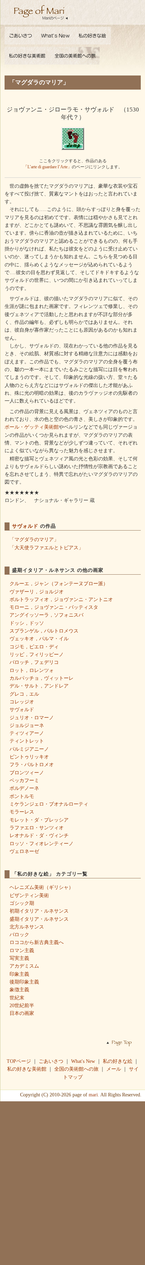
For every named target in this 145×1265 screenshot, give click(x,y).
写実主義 (19, 958)
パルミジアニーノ (29, 749)
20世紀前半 (22, 1005)
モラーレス (22, 812)
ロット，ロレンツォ (32, 670)
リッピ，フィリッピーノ (37, 654)
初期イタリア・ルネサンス (39, 911)
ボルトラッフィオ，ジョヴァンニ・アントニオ (61, 599)
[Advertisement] (72, 1182)
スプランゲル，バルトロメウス (44, 631)
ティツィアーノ (27, 733)
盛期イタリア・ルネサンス (39, 919)
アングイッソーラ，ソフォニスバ (46, 615)
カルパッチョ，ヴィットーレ (42, 678)
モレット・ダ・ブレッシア (39, 820)
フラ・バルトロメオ (32, 764)
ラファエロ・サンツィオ (37, 827)
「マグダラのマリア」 (34, 539)
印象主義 (19, 974)
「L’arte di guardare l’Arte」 (47, 167)
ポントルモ (22, 796)
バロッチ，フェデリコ (34, 662)
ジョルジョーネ (27, 725)
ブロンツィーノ (27, 772)
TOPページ (19, 1061)
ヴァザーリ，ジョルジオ (37, 591)
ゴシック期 (22, 903)
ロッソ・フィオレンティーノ (42, 843)
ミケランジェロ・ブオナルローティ (49, 804)
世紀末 (17, 997)
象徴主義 (19, 989)
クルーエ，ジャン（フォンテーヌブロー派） (59, 583)
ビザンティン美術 (29, 895)
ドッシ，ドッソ (27, 623)
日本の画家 (22, 1013)
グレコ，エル (24, 694)
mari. (94, 1094)
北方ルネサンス (27, 927)
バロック (19, 934)
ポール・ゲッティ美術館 (32, 427)
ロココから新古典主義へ (37, 942)
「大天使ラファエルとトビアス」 (46, 547)
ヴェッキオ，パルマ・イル (39, 638)
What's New (83, 1061)
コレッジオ (22, 701)
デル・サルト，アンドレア (39, 686)
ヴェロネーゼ (24, 851)
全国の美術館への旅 (76, 1069)
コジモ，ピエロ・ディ (34, 646)
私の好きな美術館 (26, 1069)
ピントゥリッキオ (29, 756)
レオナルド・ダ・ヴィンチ (39, 835)
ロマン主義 (22, 950)
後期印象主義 (24, 982)
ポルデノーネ (24, 788)
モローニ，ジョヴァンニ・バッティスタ (54, 607)
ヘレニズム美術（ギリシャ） (42, 887)
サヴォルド (26, 526)
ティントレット (27, 741)
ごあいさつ (51, 1061)
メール (113, 1069)
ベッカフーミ (24, 780)
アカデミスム (24, 966)
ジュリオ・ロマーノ (32, 717)
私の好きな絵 (117, 1061)
